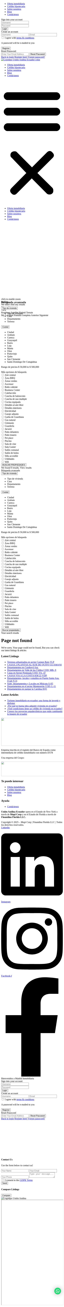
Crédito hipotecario (16, 6)
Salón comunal (12, 450)
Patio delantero (12, 432)
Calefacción (10, 393)
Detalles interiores (13, 408)
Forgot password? (36, 57)
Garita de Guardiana (14, 417)
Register (6, 48)
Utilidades (9, 459)
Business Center (12, 390)
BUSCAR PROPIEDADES (13, 465)
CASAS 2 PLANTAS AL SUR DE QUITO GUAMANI (34, 664)
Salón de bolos (12, 453)
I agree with (19, 38)
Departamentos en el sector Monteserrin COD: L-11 (31, 686)
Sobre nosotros (14, 9)
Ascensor (9, 384)
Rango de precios (9, 367)
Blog (9, 11)
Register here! (21, 57)
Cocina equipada (13, 402)
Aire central (10, 375)
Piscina (8, 441)
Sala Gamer (10, 447)
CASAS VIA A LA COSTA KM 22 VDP (27, 675)
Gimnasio (9, 423)
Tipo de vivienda (9, 308)
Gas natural (10, 420)
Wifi (7, 462)
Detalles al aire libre (14, 405)
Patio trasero (10, 435)
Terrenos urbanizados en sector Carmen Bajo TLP (30, 662)
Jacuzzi (8, 429)
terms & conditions (25, 38)
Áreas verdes (11, 381)
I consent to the (19, 1180)
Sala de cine (10, 444)
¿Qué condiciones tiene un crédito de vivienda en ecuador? (34, 708)
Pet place (9, 438)
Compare (6, 1195)
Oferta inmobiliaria (16, 3)
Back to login (7, 57)
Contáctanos (13, 75)
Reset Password (38, 54)
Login (4, 29)
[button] (32, 142)
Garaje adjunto (12, 414)
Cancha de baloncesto (15, 396)
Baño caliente (11, 387)
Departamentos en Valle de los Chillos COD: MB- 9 (31, 670)
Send (4, 1183)
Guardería (9, 426)
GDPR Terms (26, 1180)
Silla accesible (11, 456)
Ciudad (5, 327)
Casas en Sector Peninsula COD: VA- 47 (26, 673)
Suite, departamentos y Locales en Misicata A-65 (30, 683)
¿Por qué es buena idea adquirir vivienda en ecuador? (32, 706)
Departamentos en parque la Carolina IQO (27, 689)
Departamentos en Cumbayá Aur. (22, 667)
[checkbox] (3, 1180)
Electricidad (10, 411)
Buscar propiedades (10, 630)
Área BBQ (10, 378)
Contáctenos (13, 14)
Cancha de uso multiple (16, 399)
